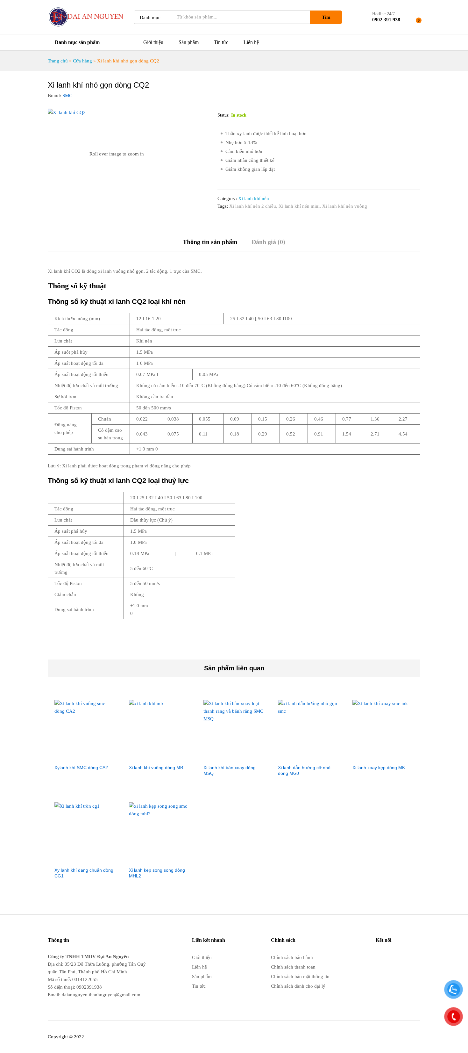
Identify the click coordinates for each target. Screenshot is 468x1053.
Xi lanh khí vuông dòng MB (156, 767)
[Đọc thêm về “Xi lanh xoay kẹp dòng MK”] (383, 757)
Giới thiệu (153, 42)
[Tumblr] (398, 956)
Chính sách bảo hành (292, 957)
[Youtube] (388, 956)
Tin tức (221, 42)
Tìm (326, 17)
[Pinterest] (408, 956)
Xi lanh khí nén (253, 198)
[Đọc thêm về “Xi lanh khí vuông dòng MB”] (159, 757)
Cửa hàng (82, 60)
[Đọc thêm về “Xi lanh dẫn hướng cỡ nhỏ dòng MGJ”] (308, 757)
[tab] (210, 245)
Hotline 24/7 (383, 13)
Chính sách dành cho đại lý (298, 986)
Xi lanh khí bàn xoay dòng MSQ (229, 770)
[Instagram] (418, 956)
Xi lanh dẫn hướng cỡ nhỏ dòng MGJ (304, 770)
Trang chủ (58, 60)
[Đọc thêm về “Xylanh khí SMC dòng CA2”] (85, 757)
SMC (67, 95)
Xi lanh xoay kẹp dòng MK (378, 767)
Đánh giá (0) (268, 242)
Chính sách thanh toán (293, 967)
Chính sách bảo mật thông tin (300, 976)
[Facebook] (377, 956)
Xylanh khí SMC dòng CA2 (81, 767)
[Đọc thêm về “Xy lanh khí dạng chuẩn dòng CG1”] (85, 859)
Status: (223, 115)
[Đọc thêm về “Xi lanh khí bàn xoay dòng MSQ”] (234, 757)
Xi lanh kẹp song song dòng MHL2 (157, 873)
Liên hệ (251, 42)
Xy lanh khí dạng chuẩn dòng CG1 (83, 873)
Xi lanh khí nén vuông (344, 206)
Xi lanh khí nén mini (299, 206)
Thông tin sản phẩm (210, 242)
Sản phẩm (189, 42)
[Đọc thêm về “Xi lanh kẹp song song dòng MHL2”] (159, 859)
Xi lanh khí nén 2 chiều (252, 206)
